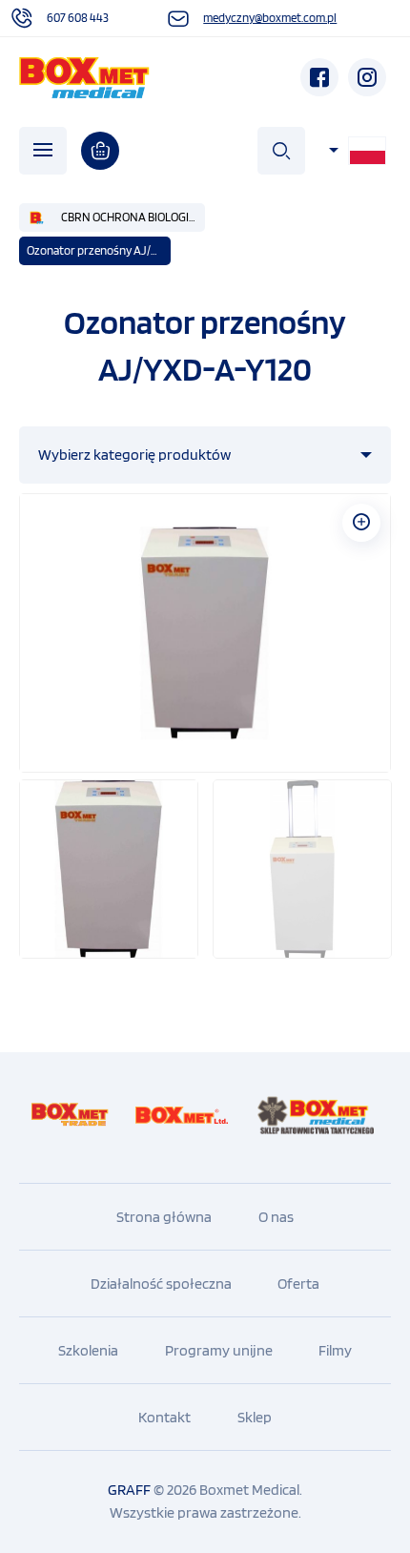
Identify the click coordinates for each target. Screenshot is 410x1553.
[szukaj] (281, 151)
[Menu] (43, 151)
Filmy (335, 1350)
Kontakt (164, 1417)
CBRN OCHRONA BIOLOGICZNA (133, 217)
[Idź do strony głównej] (84, 77)
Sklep (254, 1417)
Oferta (298, 1283)
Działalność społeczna (161, 1283)
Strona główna (164, 1217)
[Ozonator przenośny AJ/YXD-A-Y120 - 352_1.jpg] (205, 633)
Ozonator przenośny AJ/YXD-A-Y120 (99, 250)
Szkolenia (88, 1350)
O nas (276, 1217)
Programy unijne (219, 1350)
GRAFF (129, 1490)
